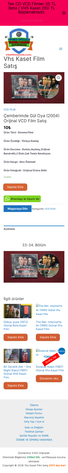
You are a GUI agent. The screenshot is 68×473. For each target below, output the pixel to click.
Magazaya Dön (18, 208)
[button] (58, 77)
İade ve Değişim (34, 427)
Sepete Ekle (15, 187)
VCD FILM (9, 109)
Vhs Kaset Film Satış (24, 62)
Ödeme (34, 405)
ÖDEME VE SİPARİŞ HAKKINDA (34, 439)
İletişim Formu (34, 413)
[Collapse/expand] (64, 13)
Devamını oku (49, 378)
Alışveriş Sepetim (34, 417)
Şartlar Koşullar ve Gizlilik (34, 435)
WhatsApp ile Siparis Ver (25, 198)
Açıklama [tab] (9, 228)
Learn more (32, 20)
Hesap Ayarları (34, 409)
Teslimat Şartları (34, 431)
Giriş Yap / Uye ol (34, 421)
